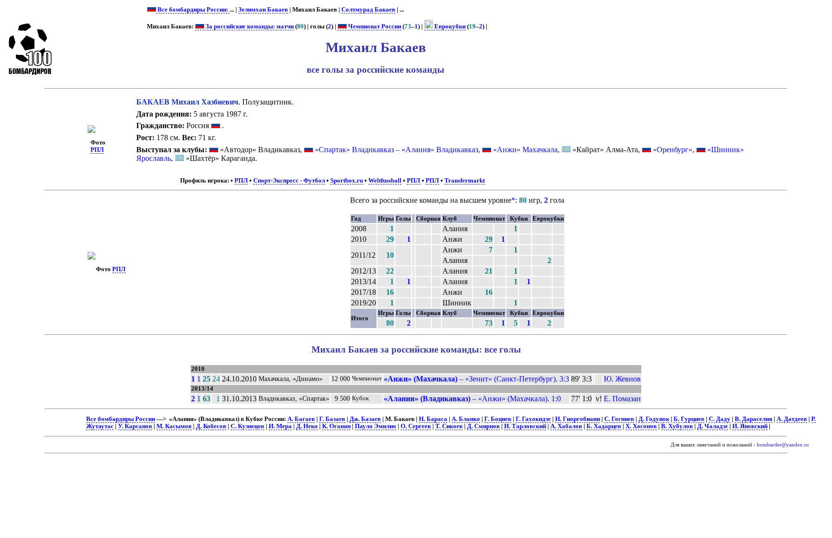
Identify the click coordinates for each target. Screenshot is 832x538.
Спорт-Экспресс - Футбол (289, 180)
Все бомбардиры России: (193, 9)
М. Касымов (174, 426)
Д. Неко (307, 426)
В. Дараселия (753, 419)
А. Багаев (301, 419)
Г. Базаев (332, 419)
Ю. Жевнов (622, 379)
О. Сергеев (416, 426)
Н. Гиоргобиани (577, 419)
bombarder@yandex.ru (783, 444)
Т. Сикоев (449, 426)
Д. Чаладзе (712, 426)
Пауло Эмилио (375, 426)
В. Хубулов (677, 426)
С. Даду (719, 419)
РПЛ (97, 149)
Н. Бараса (433, 419)
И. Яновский (749, 426)
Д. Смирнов (483, 426)
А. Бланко (466, 419)
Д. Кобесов (211, 426)
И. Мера (280, 426)
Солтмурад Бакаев (368, 9)
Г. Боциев (497, 419)
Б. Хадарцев (603, 426)
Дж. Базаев (365, 419)
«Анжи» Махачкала (525, 149)
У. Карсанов (135, 426)
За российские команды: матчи (249, 26)
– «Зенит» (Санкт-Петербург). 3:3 (476, 379)
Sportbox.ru (346, 180)
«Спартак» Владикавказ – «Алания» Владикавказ (396, 149)
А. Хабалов (566, 426)
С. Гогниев (619, 419)
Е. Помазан (622, 398)
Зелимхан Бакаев (263, 9)
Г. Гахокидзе (533, 419)
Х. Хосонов (641, 426)
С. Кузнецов (247, 426)
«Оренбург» (672, 149)
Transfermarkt (464, 180)
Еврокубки (449, 26)
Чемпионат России (374, 26)
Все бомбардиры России (120, 419)
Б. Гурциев (689, 419)
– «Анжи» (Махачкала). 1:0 (472, 398)
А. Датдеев (792, 419)
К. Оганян (336, 426)
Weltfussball (385, 180)
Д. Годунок (653, 419)
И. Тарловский (525, 426)
